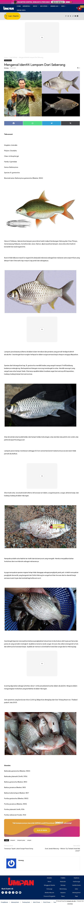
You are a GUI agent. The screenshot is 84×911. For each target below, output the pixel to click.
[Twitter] (70, 16)
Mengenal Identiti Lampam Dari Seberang (34, 65)
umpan (29, 840)
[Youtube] (75, 16)
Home (6, 57)
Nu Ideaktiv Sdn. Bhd (71, 901)
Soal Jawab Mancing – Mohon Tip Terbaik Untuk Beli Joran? (62, 850)
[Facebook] (66, 16)
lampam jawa (21, 840)
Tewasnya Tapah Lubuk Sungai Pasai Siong (18, 849)
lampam (12, 840)
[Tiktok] (73, 16)
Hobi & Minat (13, 57)
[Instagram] (68, 16)
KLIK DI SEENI (42, 830)
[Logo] (8, 8)
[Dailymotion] (77, 16)
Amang (6, 68)
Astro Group (70, 903)
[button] (77, 8)
